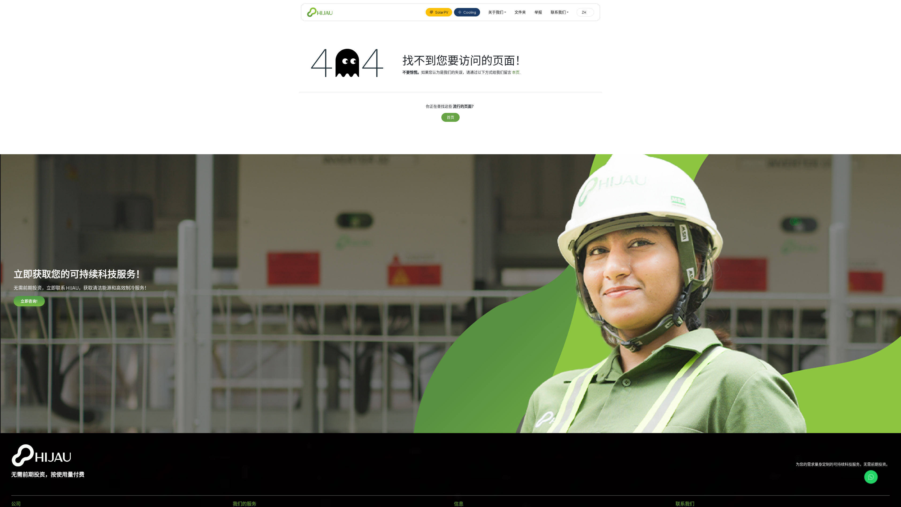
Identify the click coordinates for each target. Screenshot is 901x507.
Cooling (469, 12)
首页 (450, 117)
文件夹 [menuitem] (520, 12)
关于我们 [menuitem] (495, 12)
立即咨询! (29, 301)
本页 (515, 72)
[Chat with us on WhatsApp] (871, 477)
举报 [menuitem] (538, 12)
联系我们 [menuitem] (558, 12)
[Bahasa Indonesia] (585, 12)
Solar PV (441, 12)
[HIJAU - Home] (320, 12)
